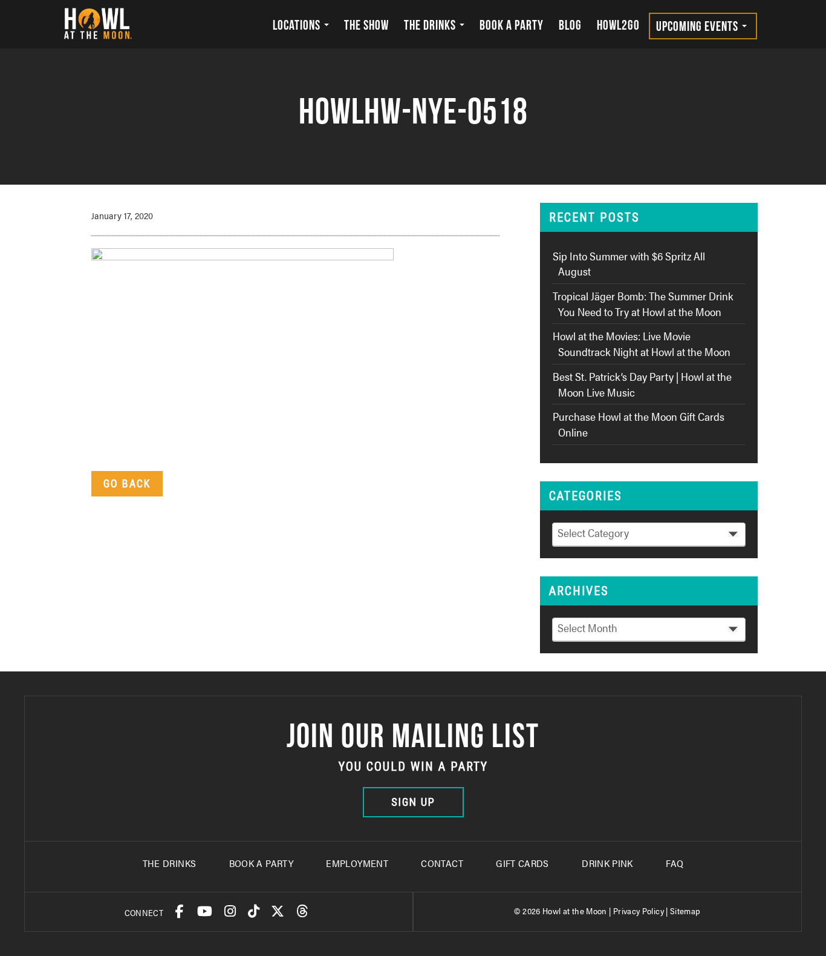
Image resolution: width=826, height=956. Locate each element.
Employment (357, 863)
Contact (442, 863)
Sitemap (685, 911)
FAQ (674, 863)
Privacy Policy (638, 911)
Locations (298, 25)
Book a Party (512, 25)
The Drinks (431, 25)
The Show (366, 25)
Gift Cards (522, 863)
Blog (570, 25)
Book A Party (261, 863)
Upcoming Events (698, 26)
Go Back (127, 483)
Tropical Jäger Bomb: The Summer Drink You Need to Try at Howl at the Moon (643, 303)
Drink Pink (607, 863)
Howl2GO (618, 25)
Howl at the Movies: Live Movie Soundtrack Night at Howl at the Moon (641, 343)
